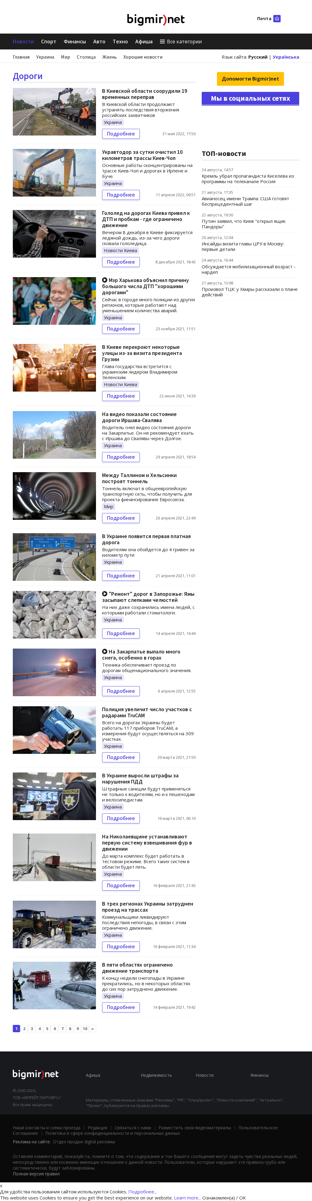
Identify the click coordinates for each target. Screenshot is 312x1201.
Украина (45, 57)
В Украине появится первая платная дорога (146, 539)
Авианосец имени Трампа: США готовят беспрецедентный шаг (245, 201)
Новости (23, 41)
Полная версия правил (36, 1174)
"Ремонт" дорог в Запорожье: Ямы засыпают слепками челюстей (148, 596)
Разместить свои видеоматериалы (194, 1127)
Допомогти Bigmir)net (250, 78)
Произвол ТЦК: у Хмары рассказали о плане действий (250, 292)
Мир (65, 57)
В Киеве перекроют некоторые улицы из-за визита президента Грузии (142, 353)
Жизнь (109, 57)
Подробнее (121, 133)
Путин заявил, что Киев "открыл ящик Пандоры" (243, 224)
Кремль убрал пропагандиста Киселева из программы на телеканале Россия (248, 178)
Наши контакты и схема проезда (46, 1127)
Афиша (144, 41)
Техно (120, 41)
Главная (21, 57)
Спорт (48, 41)
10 (85, 1028)
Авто (99, 41)
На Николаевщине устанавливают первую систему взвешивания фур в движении (147, 842)
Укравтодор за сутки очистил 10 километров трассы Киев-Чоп (142, 154)
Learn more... (187, 1198)
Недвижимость (156, 1075)
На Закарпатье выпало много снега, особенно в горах (141, 654)
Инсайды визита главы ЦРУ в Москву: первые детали (243, 246)
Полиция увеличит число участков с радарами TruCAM (147, 712)
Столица (86, 57)
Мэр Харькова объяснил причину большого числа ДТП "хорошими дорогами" (145, 286)
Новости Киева (120, 250)
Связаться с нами (133, 1127)
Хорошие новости (142, 57)
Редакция (97, 1127)
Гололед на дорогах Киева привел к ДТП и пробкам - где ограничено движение (146, 219)
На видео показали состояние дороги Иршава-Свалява (139, 417)
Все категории (184, 41)
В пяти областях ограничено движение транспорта (137, 967)
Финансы (75, 41)
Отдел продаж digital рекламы (84, 1142)
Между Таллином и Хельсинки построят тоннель (139, 478)
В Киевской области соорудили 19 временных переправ (144, 93)
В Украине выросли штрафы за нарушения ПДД (140, 778)
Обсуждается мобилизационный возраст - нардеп (249, 269)
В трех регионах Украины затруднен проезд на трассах (147, 906)
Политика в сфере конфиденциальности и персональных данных (112, 1133)
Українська (286, 57)
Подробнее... (142, 1191)
